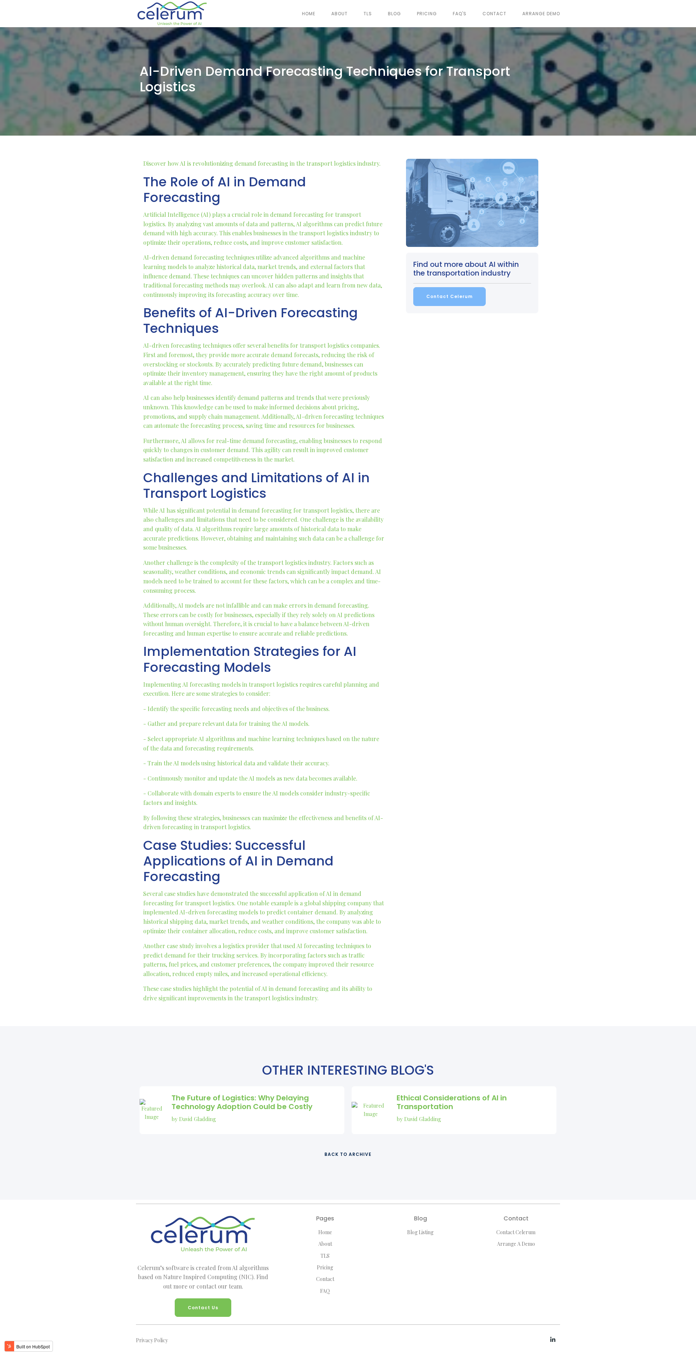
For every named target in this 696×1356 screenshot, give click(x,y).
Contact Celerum (449, 296)
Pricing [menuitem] (325, 1267)
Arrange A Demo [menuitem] (516, 1243)
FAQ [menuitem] (325, 1290)
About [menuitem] (325, 1243)
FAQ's (460, 14)
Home (308, 14)
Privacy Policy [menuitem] (152, 1340)
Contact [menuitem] (325, 1279)
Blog (394, 14)
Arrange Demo (541, 14)
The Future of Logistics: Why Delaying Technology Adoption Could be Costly (241, 1102)
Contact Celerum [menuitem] (515, 1232)
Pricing (427, 14)
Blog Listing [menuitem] (420, 1232)
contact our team (219, 1286)
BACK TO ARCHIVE (348, 1154)
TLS (368, 14)
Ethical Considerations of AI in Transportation (452, 1102)
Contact (494, 14)
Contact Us (203, 1308)
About (339, 14)
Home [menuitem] (325, 1232)
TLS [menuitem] (325, 1255)
